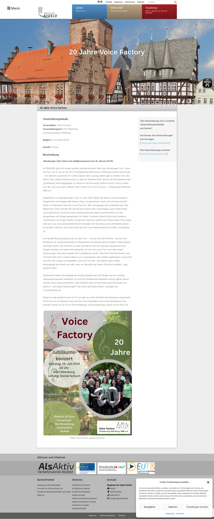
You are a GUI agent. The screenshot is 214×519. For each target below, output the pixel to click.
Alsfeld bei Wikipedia (81, 492)
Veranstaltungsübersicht (153, 154)
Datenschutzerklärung (107, 515)
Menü (15, 8)
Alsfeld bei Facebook (81, 485)
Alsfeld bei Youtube (80, 505)
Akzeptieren (149, 507)
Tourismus (151, 8)
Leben (79, 8)
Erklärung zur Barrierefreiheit (49, 485)
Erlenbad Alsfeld (79, 508)
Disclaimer (121, 515)
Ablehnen (172, 507)
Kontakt (109, 2)
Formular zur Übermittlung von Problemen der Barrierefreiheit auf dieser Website (54, 492)
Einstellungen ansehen (197, 507)
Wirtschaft (116, 8)
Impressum (180, 513)
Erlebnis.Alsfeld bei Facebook (84, 498)
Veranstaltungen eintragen (154, 143)
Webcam (140, 2)
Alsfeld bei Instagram (81, 488)
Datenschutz (170, 513)
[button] (208, 482)
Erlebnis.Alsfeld (78, 495)
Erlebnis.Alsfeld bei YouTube (84, 502)
